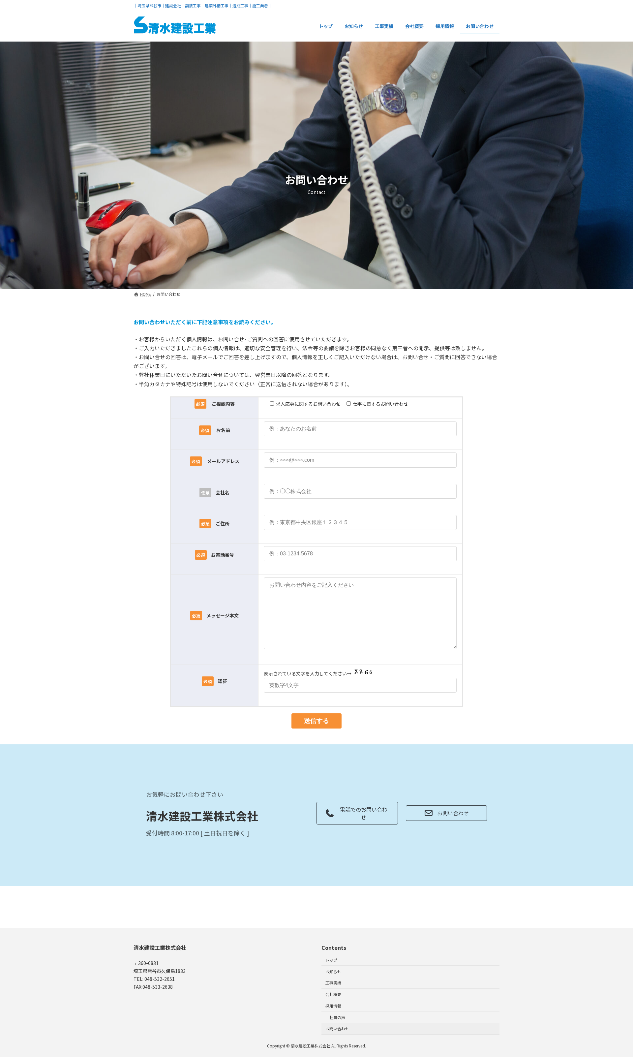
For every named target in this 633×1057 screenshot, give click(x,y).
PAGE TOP (613, 1019)
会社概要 (333, 994)
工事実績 (333, 982)
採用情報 (333, 1006)
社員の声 (337, 1017)
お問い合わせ (337, 1028)
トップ (331, 960)
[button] (357, 813)
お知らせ (333, 971)
